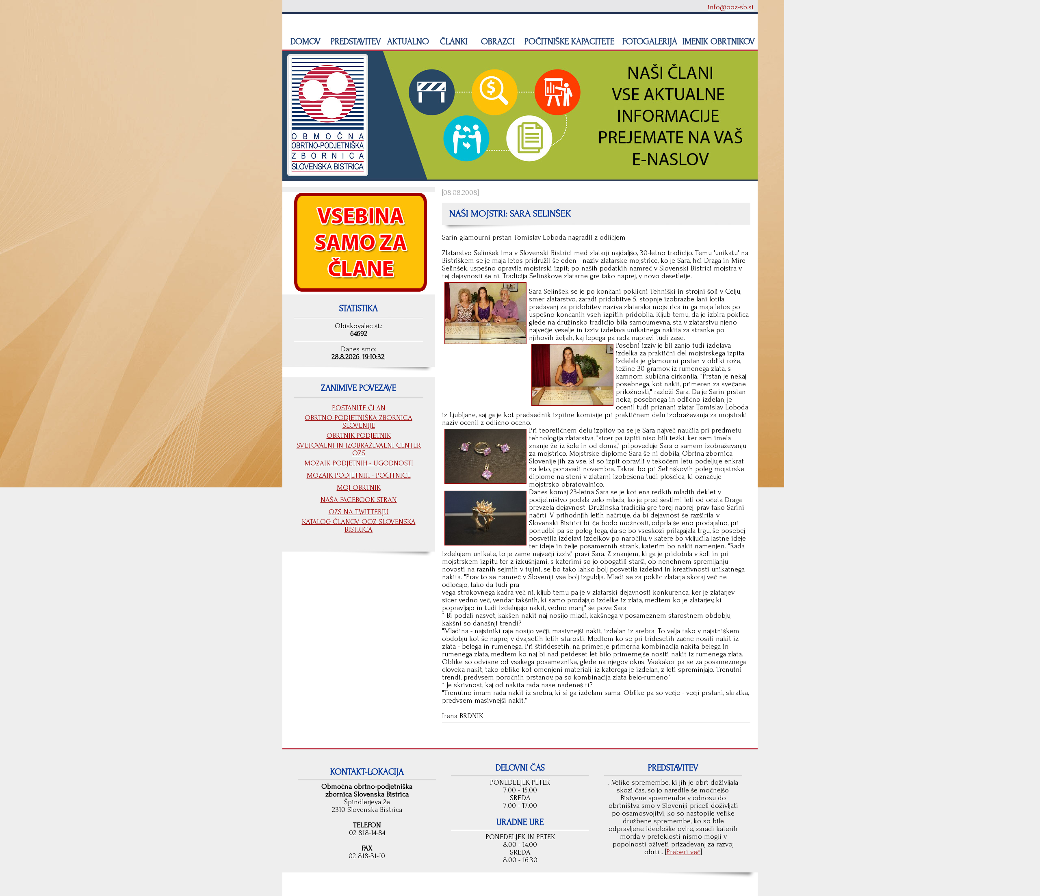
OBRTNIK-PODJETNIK (359, 435)
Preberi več (683, 852)
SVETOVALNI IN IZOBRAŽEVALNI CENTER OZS (359, 449)
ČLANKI (453, 41)
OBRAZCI (497, 41)
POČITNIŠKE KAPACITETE (568, 41)
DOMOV (304, 41)
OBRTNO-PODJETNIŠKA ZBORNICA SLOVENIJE (358, 421)
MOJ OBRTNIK (359, 487)
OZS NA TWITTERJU (359, 512)
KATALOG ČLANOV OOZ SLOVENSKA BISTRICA (359, 525)
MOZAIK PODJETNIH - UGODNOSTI (358, 463)
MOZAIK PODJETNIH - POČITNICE (359, 475)
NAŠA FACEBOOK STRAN (359, 500)
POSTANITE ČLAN (359, 408)
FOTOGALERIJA (648, 41)
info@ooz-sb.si (731, 7)
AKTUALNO (407, 41)
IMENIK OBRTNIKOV (718, 41)
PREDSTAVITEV (354, 41)
